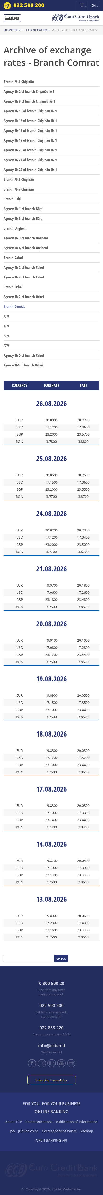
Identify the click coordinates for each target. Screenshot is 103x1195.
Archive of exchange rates (74, 30)
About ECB (13, 1121)
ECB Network (36, 30)
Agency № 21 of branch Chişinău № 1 (30, 159)
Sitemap (86, 1131)
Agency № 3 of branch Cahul (24, 277)
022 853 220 (51, 1027)
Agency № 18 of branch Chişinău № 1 (30, 130)
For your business (61, 1103)
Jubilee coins (28, 1131)
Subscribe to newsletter (51, 1080)
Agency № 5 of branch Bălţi (23, 218)
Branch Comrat (14, 306)
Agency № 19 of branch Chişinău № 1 (30, 140)
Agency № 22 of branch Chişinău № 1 (30, 169)
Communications (38, 1121)
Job (12, 1131)
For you (31, 1103)
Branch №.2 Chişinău (19, 179)
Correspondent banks (59, 1131)
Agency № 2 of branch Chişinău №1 (29, 91)
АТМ (7, 316)
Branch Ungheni (15, 228)
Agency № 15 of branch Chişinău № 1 (30, 110)
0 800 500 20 (51, 983)
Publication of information (77, 1121)
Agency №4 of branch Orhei (23, 365)
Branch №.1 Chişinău (19, 81)
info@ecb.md (51, 1045)
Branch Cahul (13, 257)
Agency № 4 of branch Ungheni (26, 247)
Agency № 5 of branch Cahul (24, 355)
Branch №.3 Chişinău (19, 189)
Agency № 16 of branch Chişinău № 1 (30, 120)
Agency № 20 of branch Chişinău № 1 (30, 150)
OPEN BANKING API (51, 1140)
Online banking (52, 1111)
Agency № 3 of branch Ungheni (26, 238)
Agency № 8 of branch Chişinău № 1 (29, 101)
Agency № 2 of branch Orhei (24, 296)
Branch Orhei (13, 286)
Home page (12, 30)
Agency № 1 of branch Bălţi (23, 208)
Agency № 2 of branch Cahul (24, 267)
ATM (7, 326)
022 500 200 (28, 5)
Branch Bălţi (12, 198)
